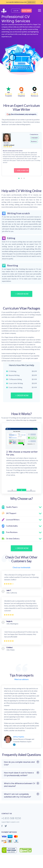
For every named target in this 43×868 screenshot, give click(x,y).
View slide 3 (24, 178)
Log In (16, 11)
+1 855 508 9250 (11, 818)
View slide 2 (21, 178)
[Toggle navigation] (40, 11)
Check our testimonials (21, 567)
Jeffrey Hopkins (18, 737)
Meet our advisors (21, 679)
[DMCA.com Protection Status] (26, 850)
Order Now (22, 294)
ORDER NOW (22, 395)
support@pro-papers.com (10, 822)
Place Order (26, 11)
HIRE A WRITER (22, 170)
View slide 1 (18, 178)
